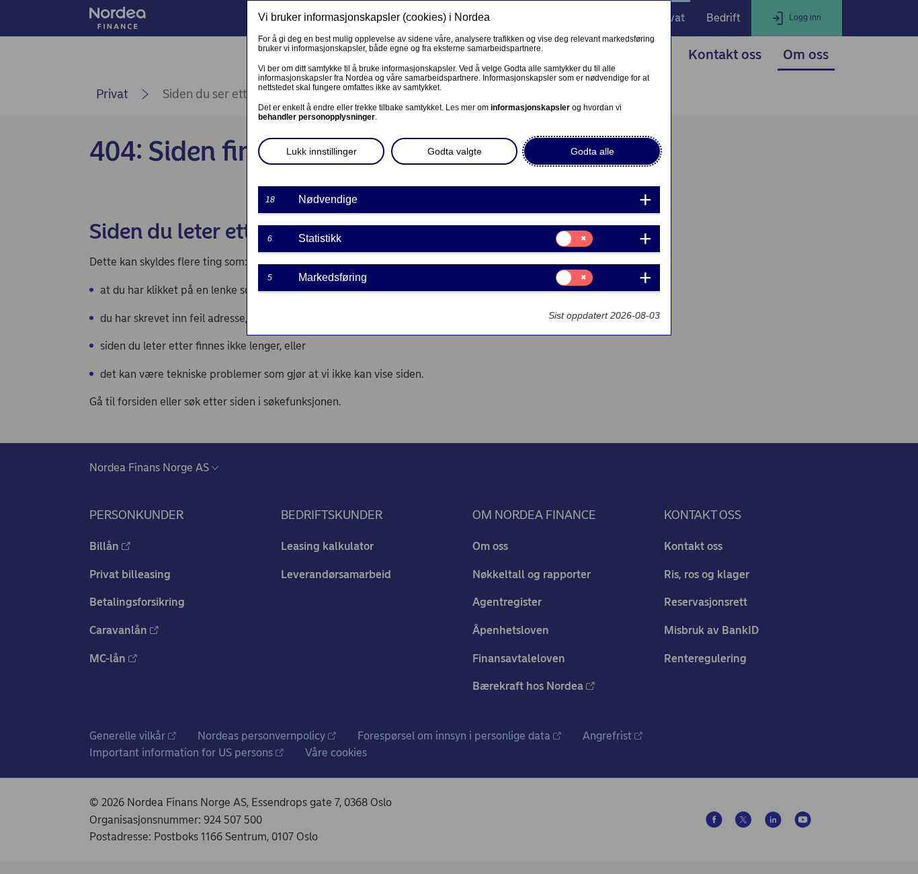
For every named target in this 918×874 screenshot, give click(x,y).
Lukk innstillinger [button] (321, 151)
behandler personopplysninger (316, 117)
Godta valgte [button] (454, 151)
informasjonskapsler (530, 107)
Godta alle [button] (592, 151)
